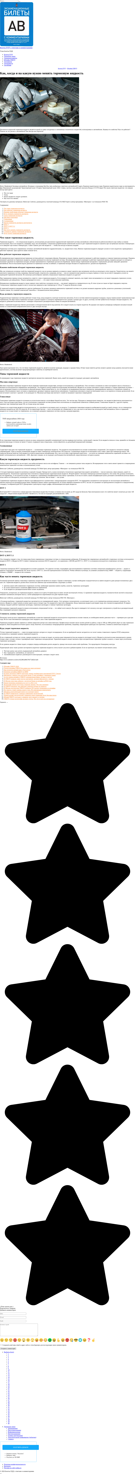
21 (8, 1389)
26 (8, 1398)
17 (8, 1382)
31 (8, 1407)
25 (8, 1396)
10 (8, 1370)
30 (8, 1405)
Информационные (14, 1432)
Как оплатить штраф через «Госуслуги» (17, 670)
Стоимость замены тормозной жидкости (17, 231)
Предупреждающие (14, 1430)
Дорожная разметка (10, 58)
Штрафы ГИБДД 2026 (11, 666)
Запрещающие (13, 1428)
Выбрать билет (9, 1352)
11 (8, 1372)
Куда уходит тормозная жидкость (15, 233)
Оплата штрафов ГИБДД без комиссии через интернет (22, 668)
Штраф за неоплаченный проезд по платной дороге (21, 692)
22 (8, 1391)
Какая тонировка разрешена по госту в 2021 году (20, 683)
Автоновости (8, 63)
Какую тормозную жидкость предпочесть (18, 223)
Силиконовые (8, 221)
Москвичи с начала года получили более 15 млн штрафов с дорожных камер (30, 675)
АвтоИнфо (7, 65)
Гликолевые (8, 219)
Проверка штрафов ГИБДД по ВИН (16, 672)
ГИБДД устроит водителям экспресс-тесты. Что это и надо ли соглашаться (29, 699)
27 (8, 1400)
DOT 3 (6, 224)
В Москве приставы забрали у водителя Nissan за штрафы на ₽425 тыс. (28, 681)
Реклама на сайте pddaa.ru (12, 1468)
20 (8, 1388)
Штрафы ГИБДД (9, 60)
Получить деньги (20, 431)
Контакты (7, 1466)
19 (8, 1386)
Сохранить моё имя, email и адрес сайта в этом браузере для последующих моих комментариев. (34, 1345)
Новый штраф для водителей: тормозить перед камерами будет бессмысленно (30, 695)
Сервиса (11, 1439)
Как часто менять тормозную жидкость (17, 230)
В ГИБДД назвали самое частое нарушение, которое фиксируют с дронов (29, 679)
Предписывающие (14, 1434)
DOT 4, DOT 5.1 (9, 226)
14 (8, 1377)
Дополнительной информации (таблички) (22, 1437)
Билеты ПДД (8, 54)
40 (8, 1423)
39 (8, 1421)
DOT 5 (6, 228)
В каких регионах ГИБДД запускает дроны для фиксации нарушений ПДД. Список (32, 673)
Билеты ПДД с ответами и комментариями (16, 48)
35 (8, 1414)
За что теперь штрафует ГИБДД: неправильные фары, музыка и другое (28, 677)
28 (8, 1402)
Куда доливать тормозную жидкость (16, 214)
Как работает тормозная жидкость (15, 210)
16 (8, 1380)
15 (8, 1379)
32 (8, 1409)
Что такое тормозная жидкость (14, 208)
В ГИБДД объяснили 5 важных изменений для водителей (23, 693)
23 (8, 1393)
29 (8, 1404)
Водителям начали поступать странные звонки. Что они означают (26, 684)
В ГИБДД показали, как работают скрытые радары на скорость (25, 686)
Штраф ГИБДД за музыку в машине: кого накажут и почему (24, 697)
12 (8, 1373)
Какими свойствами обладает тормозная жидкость (21, 212)
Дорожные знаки (9, 56)
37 (8, 1418)
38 (8, 1420)
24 (8, 1395)
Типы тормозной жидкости (13, 215)
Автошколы (8, 62)
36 (8, 1416)
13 (8, 1375)
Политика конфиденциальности (15, 1464)
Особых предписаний (15, 1435)
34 (8, 1412)
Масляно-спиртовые (11, 217)
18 (8, 1384)
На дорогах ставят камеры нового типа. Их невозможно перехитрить (27, 690)
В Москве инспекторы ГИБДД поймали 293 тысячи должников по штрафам (29, 688)
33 (8, 1411)
